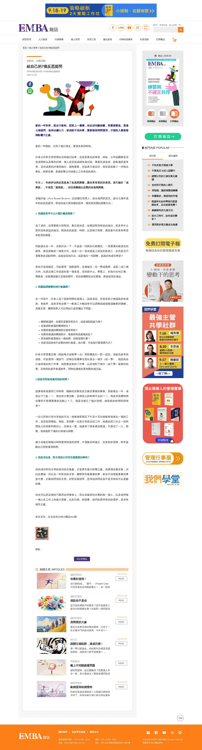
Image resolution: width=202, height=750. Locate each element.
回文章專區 (82, 559)
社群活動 (144, 39)
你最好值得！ (78, 578)
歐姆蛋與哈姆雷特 (81, 687)
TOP (180, 718)
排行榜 (152, 156)
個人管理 (75, 39)
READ (121, 578)
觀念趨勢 (173, 156)
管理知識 (163, 25)
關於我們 (63, 732)
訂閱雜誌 (160, 39)
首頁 (25, 48)
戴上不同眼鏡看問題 (82, 665)
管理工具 (91, 39)
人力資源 (42, 39)
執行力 (73, 639)
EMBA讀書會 (126, 39)
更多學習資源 (78, 732)
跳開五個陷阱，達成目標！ (86, 643)
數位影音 (107, 39)
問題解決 (75, 661)
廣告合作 (94, 732)
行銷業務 (59, 39)
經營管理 (26, 39)
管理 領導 (183, 25)
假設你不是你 (78, 600)
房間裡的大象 (78, 622)
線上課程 (173, 25)
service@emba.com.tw (74, 743)
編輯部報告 (76, 574)
